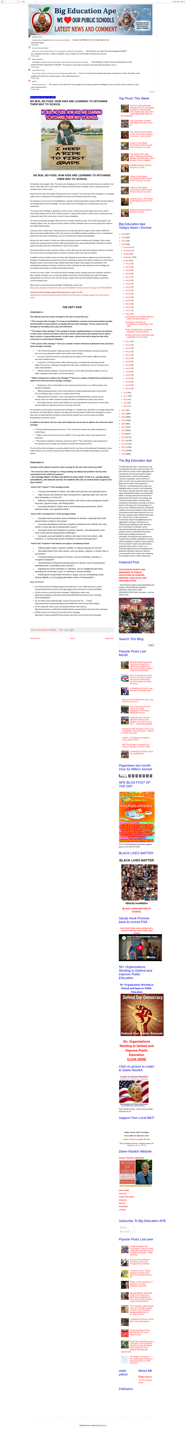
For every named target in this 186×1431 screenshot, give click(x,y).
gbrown (34, 81)
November (127, 250)
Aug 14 (128, 345)
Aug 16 (128, 314)
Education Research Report (40, 48)
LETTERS (122, 1210)
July (125, 393)
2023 (123, 244)
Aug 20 (128, 300)
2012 (123, 444)
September (127, 257)
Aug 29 (128, 270)
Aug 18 (128, 307)
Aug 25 (128, 284)
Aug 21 (128, 297)
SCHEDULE (123, 1200)
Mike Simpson (146, 1377)
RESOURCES (123, 1206)
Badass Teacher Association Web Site (137, 1139)
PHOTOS (122, 1203)
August (126, 260)
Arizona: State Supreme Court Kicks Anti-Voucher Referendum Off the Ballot (54, 73)
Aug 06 (128, 372)
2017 (123, 427)
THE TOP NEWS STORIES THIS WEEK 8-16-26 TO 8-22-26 (141, 123)
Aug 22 (128, 294)
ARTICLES (122, 1194)
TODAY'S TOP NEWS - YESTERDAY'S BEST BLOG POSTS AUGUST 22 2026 (141, 179)
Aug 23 (128, 290)
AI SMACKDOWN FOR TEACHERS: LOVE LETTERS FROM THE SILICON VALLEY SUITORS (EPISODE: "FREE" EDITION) (141, 1251)
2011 (123, 447)
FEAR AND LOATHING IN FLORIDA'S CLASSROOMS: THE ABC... (139, 324)
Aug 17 (128, 310)
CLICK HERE (136, 1059)
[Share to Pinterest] (73, 630)
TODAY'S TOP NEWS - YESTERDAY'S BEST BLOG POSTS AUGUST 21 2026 (141, 145)
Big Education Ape (37, 59)
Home (72, 638)
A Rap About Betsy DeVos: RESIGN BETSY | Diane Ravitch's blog (140, 1332)
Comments (126, 1232)
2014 (123, 437)
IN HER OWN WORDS (126, 1197)
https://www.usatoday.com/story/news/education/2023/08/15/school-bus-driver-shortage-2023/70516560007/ (71, 288)
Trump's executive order (39, 84)
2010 (123, 450)
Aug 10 (128, 358)
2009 (123, 454)
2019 (123, 420)
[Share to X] (69, 630)
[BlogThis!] (67, 630)
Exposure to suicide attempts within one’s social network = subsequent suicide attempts (57, 51)
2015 (123, 434)
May (125, 399)
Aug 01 (128, 388)
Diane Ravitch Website (131, 1157)
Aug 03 (128, 382)
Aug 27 (128, 277)
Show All (151, 92)
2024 (123, 241)
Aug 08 (128, 365)
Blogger (103, 1425)
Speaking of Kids (37, 37)
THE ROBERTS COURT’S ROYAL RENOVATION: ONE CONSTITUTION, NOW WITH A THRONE (60, 62)
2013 (123, 440)
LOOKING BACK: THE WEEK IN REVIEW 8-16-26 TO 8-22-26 (141, 201)
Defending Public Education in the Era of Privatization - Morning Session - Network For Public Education (137, 731)
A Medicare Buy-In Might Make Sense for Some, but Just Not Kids (51, 40)
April (125, 403)
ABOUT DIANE (124, 1190)
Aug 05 (128, 375)
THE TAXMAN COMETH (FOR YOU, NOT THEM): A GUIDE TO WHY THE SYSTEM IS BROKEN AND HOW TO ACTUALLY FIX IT (142, 1310)
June (125, 396)
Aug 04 (128, 378)
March (126, 406)
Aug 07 (128, 368)
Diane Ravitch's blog (38, 70)
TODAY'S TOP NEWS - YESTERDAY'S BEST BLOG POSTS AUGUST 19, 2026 (141, 190)
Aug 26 (128, 280)
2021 (123, 414)
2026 (123, 234)
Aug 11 (128, 355)
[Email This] (65, 630)
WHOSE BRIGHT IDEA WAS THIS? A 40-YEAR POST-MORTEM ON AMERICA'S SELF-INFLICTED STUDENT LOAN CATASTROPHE (141, 666)
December (127, 247)
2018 (123, 424)
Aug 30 (128, 267)
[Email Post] (60, 630)
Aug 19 (128, 304)
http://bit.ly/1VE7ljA (139, 1145)
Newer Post (35, 638)
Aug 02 (128, 385)
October (126, 254)
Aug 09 (128, 361)
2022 (123, 410)
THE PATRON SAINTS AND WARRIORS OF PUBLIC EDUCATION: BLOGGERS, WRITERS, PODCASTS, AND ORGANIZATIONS (133, 575)
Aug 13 (128, 348)
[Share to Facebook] (71, 630)
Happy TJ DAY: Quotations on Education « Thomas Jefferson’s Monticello (141, 1284)
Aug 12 (128, 351)
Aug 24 (128, 287)
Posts (124, 1227)
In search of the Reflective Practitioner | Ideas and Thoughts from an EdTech (140, 1262)
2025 (123, 237)
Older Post (109, 638)
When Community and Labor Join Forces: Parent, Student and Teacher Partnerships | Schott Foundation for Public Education (141, 680)
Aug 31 (128, 263)
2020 (123, 417)
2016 (123, 430)
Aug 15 (128, 341)
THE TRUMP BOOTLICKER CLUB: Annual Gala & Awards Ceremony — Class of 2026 (141, 134)
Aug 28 (128, 274)
